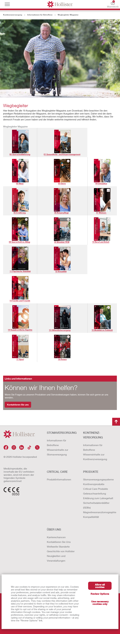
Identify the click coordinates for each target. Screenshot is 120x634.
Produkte (90, 471)
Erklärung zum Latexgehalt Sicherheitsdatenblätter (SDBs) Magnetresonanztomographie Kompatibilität (98, 507)
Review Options (100, 593)
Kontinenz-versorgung (93, 435)
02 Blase (20, 183)
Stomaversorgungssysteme (98, 479)
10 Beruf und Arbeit (100, 242)
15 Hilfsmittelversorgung (59, 330)
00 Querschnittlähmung (20, 154)
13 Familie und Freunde (20, 300)
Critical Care (57, 471)
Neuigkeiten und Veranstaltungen (56, 558)
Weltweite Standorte (58, 546)
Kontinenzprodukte (93, 484)
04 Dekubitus (101, 183)
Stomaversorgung (62, 432)
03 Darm (62, 183)
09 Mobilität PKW (61, 242)
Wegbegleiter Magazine (68, 15)
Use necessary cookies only (100, 602)
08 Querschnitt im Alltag (19, 242)
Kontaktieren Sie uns (18, 404)
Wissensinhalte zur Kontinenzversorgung (95, 457)
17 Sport (20, 359)
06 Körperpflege (61, 213)
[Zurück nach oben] (116, 422)
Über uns (54, 529)
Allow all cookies (100, 585)
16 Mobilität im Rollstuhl (102, 330)
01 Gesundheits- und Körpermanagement (62, 154)
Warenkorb (112, 4)
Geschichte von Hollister (61, 551)
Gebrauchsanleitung (94, 493)
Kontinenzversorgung (12, 15)
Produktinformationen (59, 479)
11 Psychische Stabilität (20, 271)
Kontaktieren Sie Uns (59, 541)
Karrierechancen (56, 537)
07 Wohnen (101, 213)
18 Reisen (62, 359)
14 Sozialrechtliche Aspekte (20, 330)
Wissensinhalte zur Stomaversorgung (57, 452)
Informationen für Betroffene (39, 15)
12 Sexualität (61, 271)
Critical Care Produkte (95, 488)
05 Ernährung (20, 213)
